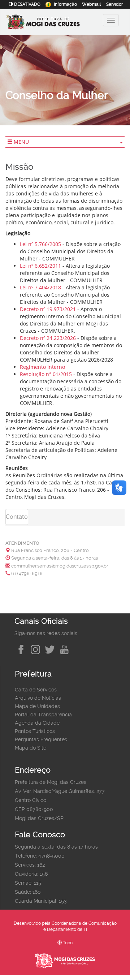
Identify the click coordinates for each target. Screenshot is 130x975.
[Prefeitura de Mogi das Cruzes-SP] (53, 23)
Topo (67, 942)
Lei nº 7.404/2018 (40, 287)
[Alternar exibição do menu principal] (111, 20)
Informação (65, 4)
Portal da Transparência (43, 714)
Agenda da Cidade (37, 723)
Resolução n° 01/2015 (46, 374)
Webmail (91, 4)
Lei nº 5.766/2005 (40, 244)
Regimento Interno (42, 366)
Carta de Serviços (36, 690)
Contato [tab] (17, 516)
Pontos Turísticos (35, 731)
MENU (20, 141)
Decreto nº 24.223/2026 (48, 338)
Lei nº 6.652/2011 (40, 265)
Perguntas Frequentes (41, 739)
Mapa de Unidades (37, 706)
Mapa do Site (30, 748)
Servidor (114, 4)
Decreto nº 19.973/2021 (48, 309)
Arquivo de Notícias (38, 698)
